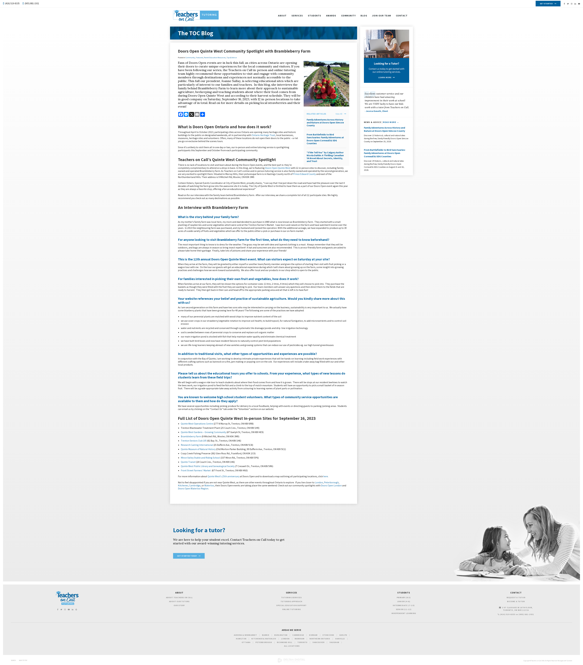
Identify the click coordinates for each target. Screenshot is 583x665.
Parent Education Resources (215, 57)
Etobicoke (328, 635)
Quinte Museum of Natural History (198, 449)
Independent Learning (403, 613)
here (325, 476)
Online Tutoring (291, 609)
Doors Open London (331, 485)
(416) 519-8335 (12, 3)
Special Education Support (291, 605)
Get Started (546, 3)
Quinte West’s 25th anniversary (223, 476)
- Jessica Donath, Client (376, 111)
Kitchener (183, 485)
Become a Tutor (516, 601)
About (282, 15)
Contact (402, 15)
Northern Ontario (320, 639)
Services (297, 15)
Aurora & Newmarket (245, 635)
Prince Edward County (304, 174)
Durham (313, 635)
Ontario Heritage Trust (263, 135)
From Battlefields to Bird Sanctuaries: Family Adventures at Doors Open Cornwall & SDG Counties (325, 139)
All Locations (292, 646)
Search (13, 660)
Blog (364, 15)
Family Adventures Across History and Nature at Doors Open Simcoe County (325, 122)
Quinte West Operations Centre (197, 423)
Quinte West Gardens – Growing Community (203, 432)
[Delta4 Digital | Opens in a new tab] (291, 662)
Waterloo (209, 485)
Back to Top (23, 660)
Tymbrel (569, 661)
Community (348, 15)
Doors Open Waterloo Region (193, 488)
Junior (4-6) (403, 601)
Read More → (391, 122)
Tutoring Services (291, 597)
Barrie (265, 635)
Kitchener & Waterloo (263, 639)
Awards (331, 15)
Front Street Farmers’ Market (196, 470)
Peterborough (331, 482)
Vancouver (319, 642)
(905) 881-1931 (32, 3)
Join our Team (381, 15)
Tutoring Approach (291, 601)
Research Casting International (197, 445)
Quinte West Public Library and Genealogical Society (208, 466)
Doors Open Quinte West (277, 168)
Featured (199, 57)
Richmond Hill (284, 642)
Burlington (280, 635)
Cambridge (195, 485)
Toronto (302, 642)
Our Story (179, 605)
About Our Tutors (179, 601)
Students (314, 15)
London (319, 482)
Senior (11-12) (404, 609)
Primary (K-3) (404, 597)
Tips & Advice (232, 57)
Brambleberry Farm (191, 436)
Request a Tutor (516, 597)
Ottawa (246, 642)
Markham (299, 639)
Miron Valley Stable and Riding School (200, 457)
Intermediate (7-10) (404, 605)
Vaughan (334, 642)
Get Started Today (187, 556)
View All (339, 114)
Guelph (343, 635)
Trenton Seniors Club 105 (194, 440)
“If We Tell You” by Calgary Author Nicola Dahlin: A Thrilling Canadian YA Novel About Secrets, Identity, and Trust (325, 157)
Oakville (340, 639)
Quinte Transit (188, 462)
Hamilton (241, 639)
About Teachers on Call (179, 597)
